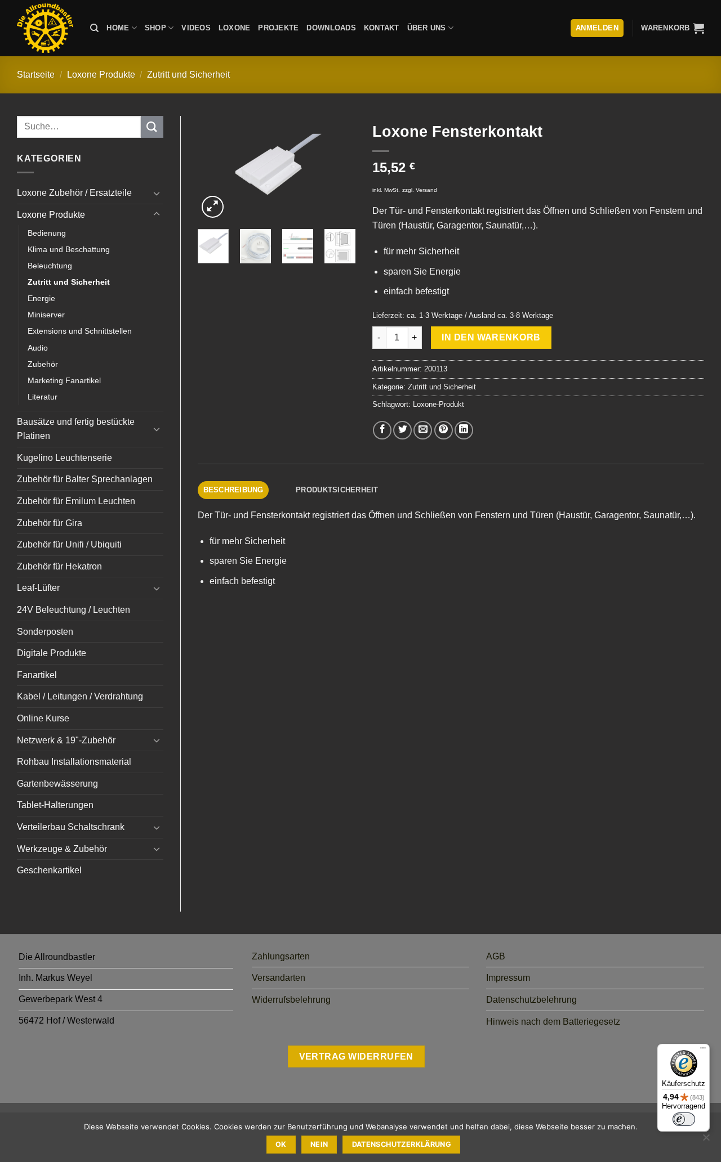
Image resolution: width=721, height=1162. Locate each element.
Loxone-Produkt (438, 404)
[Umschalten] (156, 193)
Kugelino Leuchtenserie (64, 458)
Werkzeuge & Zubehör (62, 849)
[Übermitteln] (152, 127)
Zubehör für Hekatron (59, 566)
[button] (672, 28)
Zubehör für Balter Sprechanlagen (85, 479)
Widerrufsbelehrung (291, 999)
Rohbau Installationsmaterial (74, 761)
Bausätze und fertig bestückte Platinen (76, 429)
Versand (426, 190)
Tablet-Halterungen (55, 805)
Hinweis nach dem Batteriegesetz (553, 1021)
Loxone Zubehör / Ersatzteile (74, 193)
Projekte (278, 28)
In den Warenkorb (491, 337)
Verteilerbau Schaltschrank (70, 827)
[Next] (338, 169)
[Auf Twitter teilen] (402, 430)
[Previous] (215, 169)
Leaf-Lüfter (38, 588)
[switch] (684, 1119)
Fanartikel (37, 675)
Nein (319, 1144)
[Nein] (706, 1141)
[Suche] (94, 28)
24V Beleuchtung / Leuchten (73, 609)
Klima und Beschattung (69, 249)
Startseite (36, 74)
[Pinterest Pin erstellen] (443, 430)
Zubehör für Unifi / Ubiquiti (69, 544)
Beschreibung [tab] (233, 490)
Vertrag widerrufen (356, 1056)
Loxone (235, 28)
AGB (495, 956)
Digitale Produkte (51, 653)
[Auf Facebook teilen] (382, 430)
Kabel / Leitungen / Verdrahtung (80, 696)
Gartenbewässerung (57, 783)
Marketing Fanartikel (64, 380)
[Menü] (703, 1050)
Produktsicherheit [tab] (337, 490)
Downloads (330, 28)
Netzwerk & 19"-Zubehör (66, 740)
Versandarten (278, 977)
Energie (41, 298)
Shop (155, 28)
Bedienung (47, 232)
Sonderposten (45, 631)
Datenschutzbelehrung (531, 999)
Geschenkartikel (49, 870)
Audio (38, 347)
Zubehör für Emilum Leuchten (76, 501)
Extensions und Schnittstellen (80, 330)
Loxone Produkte (101, 74)
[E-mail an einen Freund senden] (422, 430)
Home (117, 28)
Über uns (426, 28)
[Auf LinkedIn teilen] (464, 430)
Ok (281, 1144)
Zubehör (43, 364)
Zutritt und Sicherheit (188, 74)
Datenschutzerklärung (402, 1144)
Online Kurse (43, 718)
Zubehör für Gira (49, 523)
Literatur (42, 396)
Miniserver (46, 314)
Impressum (508, 977)
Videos (196, 28)
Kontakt (381, 28)
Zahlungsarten (281, 956)
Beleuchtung (50, 265)
